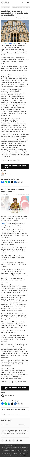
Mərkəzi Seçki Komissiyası (9, 43)
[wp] (5, 182)
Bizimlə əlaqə (21, 424)
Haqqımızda (4, 424)
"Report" (3, 223)
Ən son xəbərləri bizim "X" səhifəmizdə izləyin (15, 166)
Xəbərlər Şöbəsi (9, 395)
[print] (18, 182)
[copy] (22, 182)
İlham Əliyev (6, 7)
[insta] (6, 440)
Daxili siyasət (5, 18)
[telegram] (9, 182)
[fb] (2, 182)
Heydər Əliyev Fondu (20, 381)
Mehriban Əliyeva (7, 381)
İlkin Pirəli (8, 174)
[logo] (5, 2)
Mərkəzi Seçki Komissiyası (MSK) (11, 160)
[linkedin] (15, 182)
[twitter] (12, 182)
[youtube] (21, 440)
